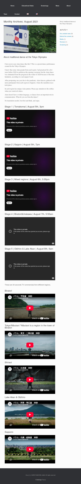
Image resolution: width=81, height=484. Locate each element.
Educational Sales (28, 6)
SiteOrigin (39, 480)
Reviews (62, 42)
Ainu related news (65, 33)
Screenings (44, 6)
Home (12, 6)
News (57, 6)
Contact (17, 14)
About (68, 6)
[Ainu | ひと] (3, 5)
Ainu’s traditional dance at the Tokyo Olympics (25, 56)
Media (61, 39)
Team (5, 14)
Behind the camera (65, 36)
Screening (63, 45)
